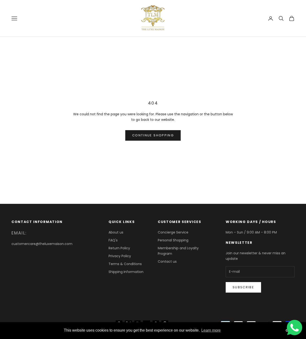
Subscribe (243, 287)
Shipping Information (126, 271)
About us (116, 232)
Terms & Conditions (125, 263)
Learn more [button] (211, 330)
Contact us (167, 261)
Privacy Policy (120, 256)
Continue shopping (153, 135)
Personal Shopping (173, 240)
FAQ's (113, 240)
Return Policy (119, 248)
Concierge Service (173, 232)
